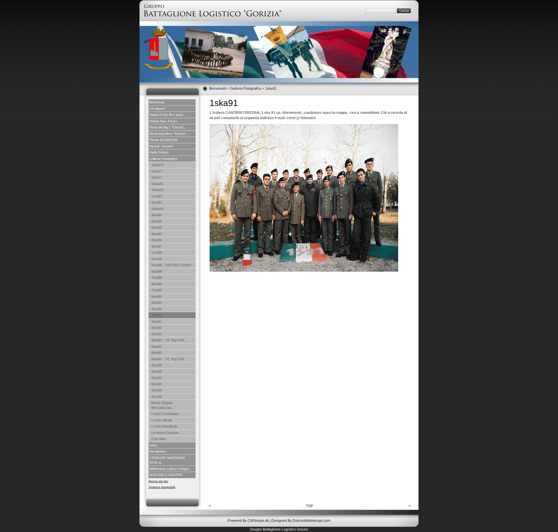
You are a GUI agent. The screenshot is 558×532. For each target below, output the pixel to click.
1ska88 (156, 252)
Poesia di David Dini (163, 140)
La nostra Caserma (165, 432)
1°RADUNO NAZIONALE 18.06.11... (167, 460)
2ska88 (156, 259)
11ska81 (157, 183)
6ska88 (156, 271)
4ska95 (156, 371)
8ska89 (156, 296)
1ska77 (156, 171)
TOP (309, 506)
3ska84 (156, 215)
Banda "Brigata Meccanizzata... (162, 405)
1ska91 (156, 315)
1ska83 (156, 196)
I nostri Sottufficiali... (165, 426)
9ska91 (156, 321)
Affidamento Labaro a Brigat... (170, 469)
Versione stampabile (162, 487)
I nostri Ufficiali (161, 420)
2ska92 (156, 334)
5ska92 (156, 346)
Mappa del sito (158, 481)
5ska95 (156, 377)
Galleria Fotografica (245, 88)
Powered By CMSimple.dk (248, 521)
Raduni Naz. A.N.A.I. (163, 121)
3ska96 (156, 396)
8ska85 (156, 227)
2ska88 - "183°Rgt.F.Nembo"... (173, 265)
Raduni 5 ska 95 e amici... (167, 114)
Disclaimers (157, 451)
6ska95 (156, 384)
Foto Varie (158, 439)
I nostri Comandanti (165, 414)
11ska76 (157, 165)
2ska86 (156, 240)
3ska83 (156, 202)
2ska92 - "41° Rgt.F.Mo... (169, 340)
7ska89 (156, 290)
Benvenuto (217, 88)
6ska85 (156, 221)
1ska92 (156, 327)
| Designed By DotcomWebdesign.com (300, 521)
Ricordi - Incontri (161, 146)
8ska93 (156, 352)
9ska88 (156, 284)
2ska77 (156, 177)
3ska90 (156, 302)
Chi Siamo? (157, 108)
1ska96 (156, 390)
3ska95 (156, 365)
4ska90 (156, 309)
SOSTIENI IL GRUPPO (166, 475)
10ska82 (157, 190)
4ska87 (156, 246)
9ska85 (156, 234)
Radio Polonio (159, 152)
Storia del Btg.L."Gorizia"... (168, 127)
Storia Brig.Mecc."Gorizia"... (169, 133)
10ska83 (157, 209)
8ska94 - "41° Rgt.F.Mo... (169, 359)
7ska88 (156, 277)
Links (153, 445)
